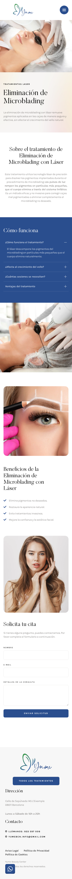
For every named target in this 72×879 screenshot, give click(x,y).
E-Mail (7, 665)
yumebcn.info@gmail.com (27, 836)
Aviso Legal (12, 850)
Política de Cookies (16, 854)
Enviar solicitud (36, 713)
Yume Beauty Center (15, 861)
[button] (62, 864)
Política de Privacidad (36, 850)
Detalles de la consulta (19, 682)
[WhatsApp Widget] (10, 869)
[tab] (36, 242)
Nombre (8, 647)
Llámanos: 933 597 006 (24, 831)
